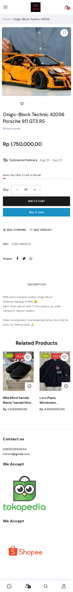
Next (65, 388)
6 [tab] (46, 103)
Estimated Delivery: (24, 160)
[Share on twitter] (24, 258)
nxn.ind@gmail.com (16, 454)
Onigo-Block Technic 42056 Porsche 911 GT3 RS (33, 118)
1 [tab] (22, 103)
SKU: (6, 244)
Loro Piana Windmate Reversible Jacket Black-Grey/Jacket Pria (54, 400)
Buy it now (36, 212)
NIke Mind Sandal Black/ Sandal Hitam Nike (18, 400)
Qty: (6, 190)
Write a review (11, 128)
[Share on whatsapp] (30, 258)
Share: (7, 259)
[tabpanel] (36, 61)
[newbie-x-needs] (35, 7)
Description (36, 284)
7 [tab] (51, 103)
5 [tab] (41, 103)
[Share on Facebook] (17, 258)
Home (7, 19)
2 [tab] (27, 103)
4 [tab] (36, 103)
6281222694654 (15, 449)
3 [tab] (32, 103)
